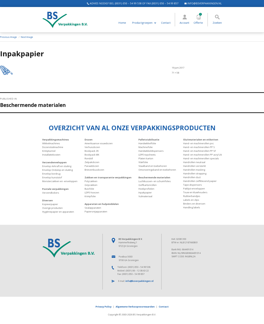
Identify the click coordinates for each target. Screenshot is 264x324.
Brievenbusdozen (94, 169)
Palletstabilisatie (148, 139)
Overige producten (52, 208)
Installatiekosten (51, 154)
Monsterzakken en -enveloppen (59, 181)
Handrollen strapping (194, 173)
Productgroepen (142, 22)
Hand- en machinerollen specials (201, 158)
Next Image (27, 37)
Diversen (47, 200)
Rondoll (89, 158)
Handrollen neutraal (194, 162)
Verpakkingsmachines (55, 139)
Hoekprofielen (146, 188)
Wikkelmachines (51, 143)
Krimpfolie (90, 196)
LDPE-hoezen (92, 192)
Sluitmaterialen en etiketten (200, 139)
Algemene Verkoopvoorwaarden (135, 306)
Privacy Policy (104, 306)
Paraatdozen (92, 166)
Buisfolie (89, 188)
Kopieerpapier (50, 204)
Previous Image (8, 37)
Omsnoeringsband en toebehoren (157, 169)
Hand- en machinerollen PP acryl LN (202, 154)
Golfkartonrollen (147, 185)
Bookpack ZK (92, 150)
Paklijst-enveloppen (194, 188)
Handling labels (191, 207)
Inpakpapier (145, 192)
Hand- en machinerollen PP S (199, 147)
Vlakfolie (143, 162)
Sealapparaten (93, 207)
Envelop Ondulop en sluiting (57, 170)
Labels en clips (191, 199)
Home (122, 22)
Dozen (88, 139)
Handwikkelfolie (147, 143)
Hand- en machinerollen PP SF (199, 150)
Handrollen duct (192, 177)
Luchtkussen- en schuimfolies (154, 181)
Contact (166, 22)
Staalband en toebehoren (152, 166)
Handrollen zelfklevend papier (200, 181)
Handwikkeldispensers (151, 150)
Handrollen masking (194, 169)
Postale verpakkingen (55, 189)
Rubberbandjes (191, 196)
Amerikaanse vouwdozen (99, 143)
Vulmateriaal (145, 196)
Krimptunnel (48, 150)
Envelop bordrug (51, 173)
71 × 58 (175, 72)
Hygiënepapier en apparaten (58, 211)
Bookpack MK (92, 154)
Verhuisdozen (92, 147)
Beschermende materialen (154, 177)
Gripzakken (91, 185)
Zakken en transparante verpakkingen (108, 177)
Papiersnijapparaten (96, 211)
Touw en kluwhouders (195, 192)
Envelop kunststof (52, 177)
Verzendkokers (50, 192)
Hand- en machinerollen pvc (198, 143)
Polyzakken (91, 181)
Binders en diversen (194, 203)
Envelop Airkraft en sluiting (56, 166)
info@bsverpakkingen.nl (204, 3)
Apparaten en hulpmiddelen (102, 204)
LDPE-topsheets (147, 154)
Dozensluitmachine (52, 147)
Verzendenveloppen (54, 162)
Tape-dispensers (192, 184)
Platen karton (145, 158)
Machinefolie (145, 147)
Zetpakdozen (92, 162)
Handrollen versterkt (194, 166)
